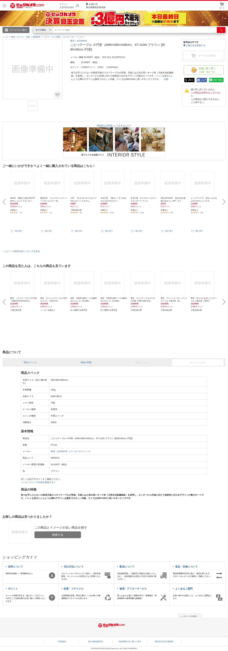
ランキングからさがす (101, 34)
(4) (81, 212)
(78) (171, 212)
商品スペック (30, 362)
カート (222, 8)
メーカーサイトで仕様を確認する (37, 482)
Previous (4, 202)
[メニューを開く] (4, 5)
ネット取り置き (154, 34)
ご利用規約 (61, 641)
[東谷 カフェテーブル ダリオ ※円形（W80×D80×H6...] (144, 283)
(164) (142, 212)
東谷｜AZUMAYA (78, 40)
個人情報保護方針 (95, 641)
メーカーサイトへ (78, 451)
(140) (112, 212)
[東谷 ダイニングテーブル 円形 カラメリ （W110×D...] (53, 283)
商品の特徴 (86, 362)
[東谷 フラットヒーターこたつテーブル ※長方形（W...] (174, 283)
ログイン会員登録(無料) (67, 6)
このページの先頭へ (190, 616)
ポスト (191, 80)
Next (224, 202)
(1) (21, 212)
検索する (57, 534)
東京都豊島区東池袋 (95, 6)
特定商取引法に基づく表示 (130, 641)
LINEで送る (218, 80)
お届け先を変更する (195, 45)
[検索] (221, 30)
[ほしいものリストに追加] (57, 94)
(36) (201, 212)
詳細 (166, 79)
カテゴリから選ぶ (18, 30)
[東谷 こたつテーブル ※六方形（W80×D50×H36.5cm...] (23, 283)
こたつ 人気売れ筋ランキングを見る (22, 251)
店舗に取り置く (207, 70)
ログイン (47, 35)
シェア (203, 80)
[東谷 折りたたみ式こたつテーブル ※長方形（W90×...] (204, 283)
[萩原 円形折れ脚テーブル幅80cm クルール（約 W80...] (83, 283)
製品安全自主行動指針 (164, 641)
